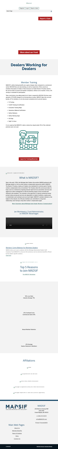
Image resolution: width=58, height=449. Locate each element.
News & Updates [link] (17, 433)
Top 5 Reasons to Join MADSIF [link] (29, 269)
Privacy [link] (37, 422)
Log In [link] (27, 8)
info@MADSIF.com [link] (41, 419)
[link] (29, 4)
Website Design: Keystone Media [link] (44, 446)
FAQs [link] (17, 436)
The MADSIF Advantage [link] (29, 274)
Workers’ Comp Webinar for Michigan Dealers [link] (22, 247)
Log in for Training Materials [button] (29, 159)
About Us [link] (17, 428)
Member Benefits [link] (17, 430)
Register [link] (22, 8)
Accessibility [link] (44, 422)
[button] (29, 11)
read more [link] (8, 255)
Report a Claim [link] (34, 8)
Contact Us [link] (17, 439)
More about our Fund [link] (29, 52)
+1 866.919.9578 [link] (41, 416)
